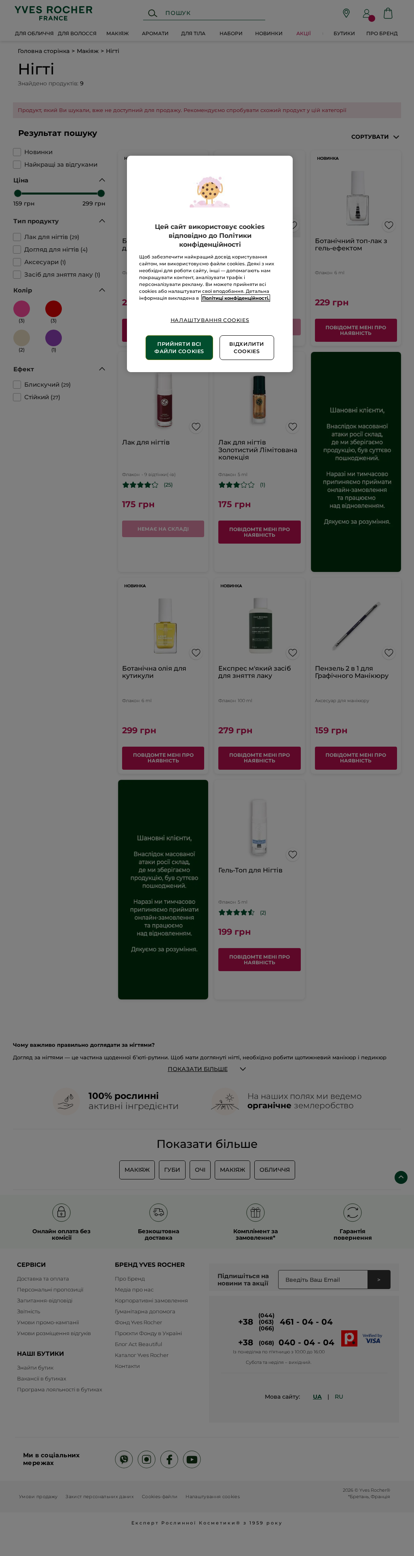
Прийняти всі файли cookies (179, 347)
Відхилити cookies (246, 347)
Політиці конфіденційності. (235, 298)
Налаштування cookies (210, 320)
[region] (210, 264)
